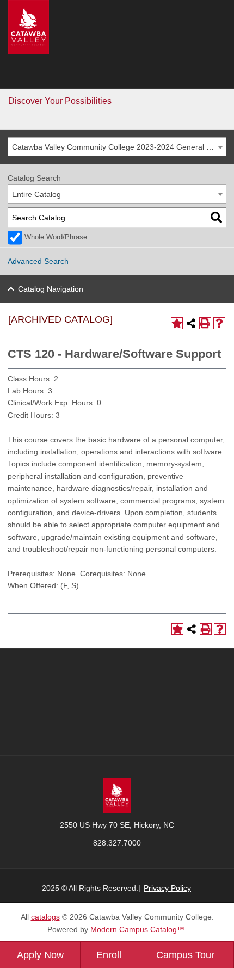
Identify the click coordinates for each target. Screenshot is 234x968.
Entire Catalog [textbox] (36, 194)
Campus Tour (185, 954)
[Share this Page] (191, 323)
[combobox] (117, 146)
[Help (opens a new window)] (219, 323)
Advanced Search (38, 261)
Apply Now (40, 954)
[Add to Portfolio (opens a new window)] (177, 323)
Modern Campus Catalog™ (137, 929)
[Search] (216, 218)
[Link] (117, 795)
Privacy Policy (167, 888)
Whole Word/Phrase (55, 237)
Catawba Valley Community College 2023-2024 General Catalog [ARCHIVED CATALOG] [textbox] (119, 147)
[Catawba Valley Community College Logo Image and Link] (28, 26)
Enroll (108, 954)
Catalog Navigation (50, 289)
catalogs (45, 916)
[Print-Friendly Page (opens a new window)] (205, 323)
